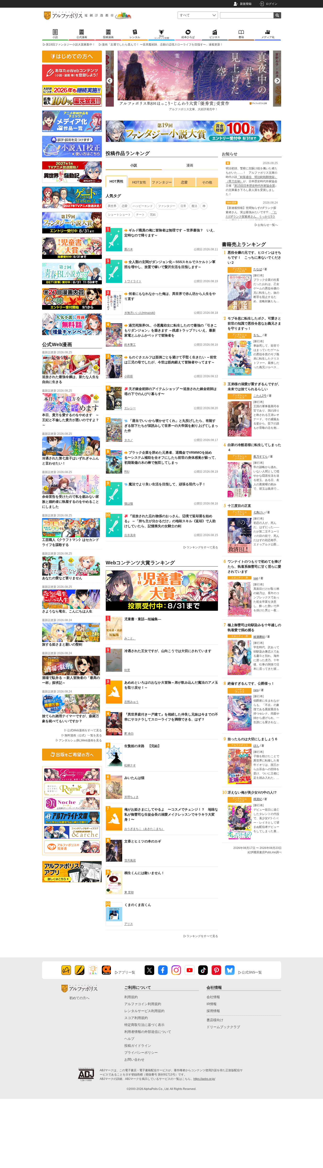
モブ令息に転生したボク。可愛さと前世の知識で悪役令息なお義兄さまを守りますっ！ (254, 323)
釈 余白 (129, 733)
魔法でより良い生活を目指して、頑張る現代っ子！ (167, 484)
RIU (126, 471)
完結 (153, 214)
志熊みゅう (131, 702)
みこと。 (130, 638)
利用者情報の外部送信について (147, 1032)
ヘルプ (129, 1039)
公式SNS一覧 (252, 972)
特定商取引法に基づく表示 (144, 1025)
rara (256, 690)
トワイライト (133, 281)
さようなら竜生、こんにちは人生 (67, 611)
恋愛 (184, 182)
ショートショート (119, 214)
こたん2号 (260, 395)
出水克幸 (130, 535)
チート (140, 214)
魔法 (194, 206)
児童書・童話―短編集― (142, 619)
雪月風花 (130, 860)
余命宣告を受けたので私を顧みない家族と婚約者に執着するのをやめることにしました (70, 502)
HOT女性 (139, 182)
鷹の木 (128, 249)
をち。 (257, 335)
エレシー (130, 408)
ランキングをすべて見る (202, 547)
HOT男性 (116, 181)
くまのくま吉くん (137, 905)
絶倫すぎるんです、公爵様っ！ (251, 683)
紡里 (127, 670)
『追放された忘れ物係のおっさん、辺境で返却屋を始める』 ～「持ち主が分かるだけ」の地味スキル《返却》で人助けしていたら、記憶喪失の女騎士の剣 (170, 521)
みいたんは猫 (134, 778)
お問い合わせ (134, 1059)
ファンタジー (162, 182)
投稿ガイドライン (137, 1046)
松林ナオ (130, 765)
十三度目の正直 (239, 506)
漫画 (189, 165)
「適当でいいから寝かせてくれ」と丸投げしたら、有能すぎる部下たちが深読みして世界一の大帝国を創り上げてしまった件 (171, 426)
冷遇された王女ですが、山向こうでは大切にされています (167, 651)
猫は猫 (128, 503)
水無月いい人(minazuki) (139, 313)
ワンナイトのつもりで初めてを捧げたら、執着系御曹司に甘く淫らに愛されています (254, 566)
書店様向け (215, 1020)
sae (255, 578)
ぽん (256, 745)
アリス (128, 924)
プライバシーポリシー (141, 1052)
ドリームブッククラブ (223, 1027)
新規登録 (246, 4)
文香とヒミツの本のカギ (142, 841)
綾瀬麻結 (259, 636)
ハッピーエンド (143, 206)
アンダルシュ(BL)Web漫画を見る (80, 740)
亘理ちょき (131, 797)
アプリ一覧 (126, 972)
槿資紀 (257, 799)
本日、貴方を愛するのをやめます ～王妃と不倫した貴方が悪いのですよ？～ (70, 420)
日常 (183, 206)
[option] (193, 81)
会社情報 (213, 997)
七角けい (259, 512)
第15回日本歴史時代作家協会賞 (254, 185)
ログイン (271, 4)
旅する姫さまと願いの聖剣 (62, 644)
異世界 (112, 206)
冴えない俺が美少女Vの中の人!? (252, 792)
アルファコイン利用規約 (142, 1004)
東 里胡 (129, 892)
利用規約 (131, 997)
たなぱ (257, 269)
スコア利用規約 (136, 1018)
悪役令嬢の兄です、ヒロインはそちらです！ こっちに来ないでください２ (254, 257)
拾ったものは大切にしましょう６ (253, 739)
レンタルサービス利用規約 (144, 1011)
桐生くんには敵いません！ (144, 873)
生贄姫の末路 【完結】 (142, 746)
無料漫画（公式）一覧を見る (83, 735)
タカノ (128, 440)
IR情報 (212, 1004)
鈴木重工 (130, 344)
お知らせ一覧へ (268, 225)
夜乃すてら (260, 456)
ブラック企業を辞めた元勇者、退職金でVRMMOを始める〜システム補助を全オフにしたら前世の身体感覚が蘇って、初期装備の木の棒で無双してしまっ (171, 457)
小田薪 (128, 376)
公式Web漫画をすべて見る (84, 730)
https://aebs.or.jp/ (204, 1079)
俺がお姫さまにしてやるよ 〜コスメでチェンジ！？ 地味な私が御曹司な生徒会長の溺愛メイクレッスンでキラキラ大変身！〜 (171, 814)
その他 (207, 182)
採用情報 (213, 1011)
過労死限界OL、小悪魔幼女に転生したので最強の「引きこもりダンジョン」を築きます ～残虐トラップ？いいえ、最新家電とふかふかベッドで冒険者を (170, 330)
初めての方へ (79, 998)
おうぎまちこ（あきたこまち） (144, 828)
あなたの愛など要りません (62, 578)
